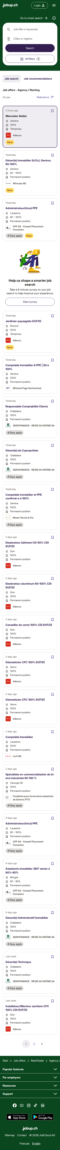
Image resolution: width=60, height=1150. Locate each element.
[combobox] (30, 29)
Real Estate (37, 1060)
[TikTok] (36, 1105)
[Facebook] (14, 1105)
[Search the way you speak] (54, 18)
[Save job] (52, 111)
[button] (34, 18)
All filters (32, 58)
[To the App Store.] (17, 1117)
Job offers (20, 1060)
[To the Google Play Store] (43, 1117)
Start (5, 1060)
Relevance (43, 97)
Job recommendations (38, 78)
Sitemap (9, 1135)
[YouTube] (22, 1105)
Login (37, 5)
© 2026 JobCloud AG (42, 1135)
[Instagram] (28, 1105)
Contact (22, 1135)
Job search (11, 78)
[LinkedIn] (42, 1105)
